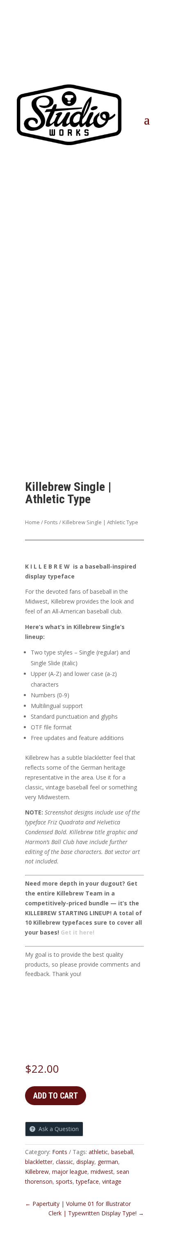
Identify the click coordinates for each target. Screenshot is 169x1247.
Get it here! (77, 932)
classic (64, 1162)
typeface (87, 1181)
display (85, 1162)
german (108, 1162)
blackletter (39, 1162)
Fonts (51, 522)
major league (69, 1171)
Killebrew (37, 1171)
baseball (122, 1152)
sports (64, 1181)
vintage (111, 1181)
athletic (98, 1152)
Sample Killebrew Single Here (83, 994)
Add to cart (55, 1096)
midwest (102, 1171)
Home (32, 522)
